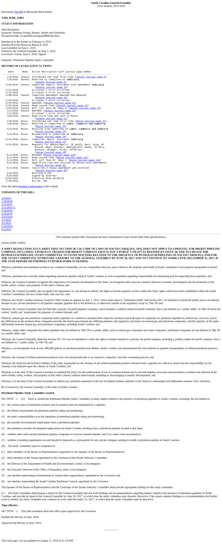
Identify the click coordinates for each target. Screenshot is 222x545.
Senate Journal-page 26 (51, 97)
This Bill (18, 11)
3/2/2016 (6, 223)
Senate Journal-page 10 (51, 87)
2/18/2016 (6, 210)
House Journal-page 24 (50, 131)
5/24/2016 (6, 226)
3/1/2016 (6, 220)
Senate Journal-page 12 (59, 110)
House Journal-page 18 (50, 152)
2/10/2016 (6, 201)
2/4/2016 (6, 198)
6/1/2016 (6, 229)
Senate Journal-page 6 (90, 77)
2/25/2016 (6, 216)
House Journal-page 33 (90, 121)
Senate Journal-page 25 (59, 103)
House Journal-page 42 (50, 165)
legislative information (30, 186)
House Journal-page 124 (84, 160)
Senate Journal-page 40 (51, 170)
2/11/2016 (6, 204)
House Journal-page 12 (50, 142)
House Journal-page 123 (59, 155)
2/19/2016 (6, 213)
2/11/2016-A (8, 207)
